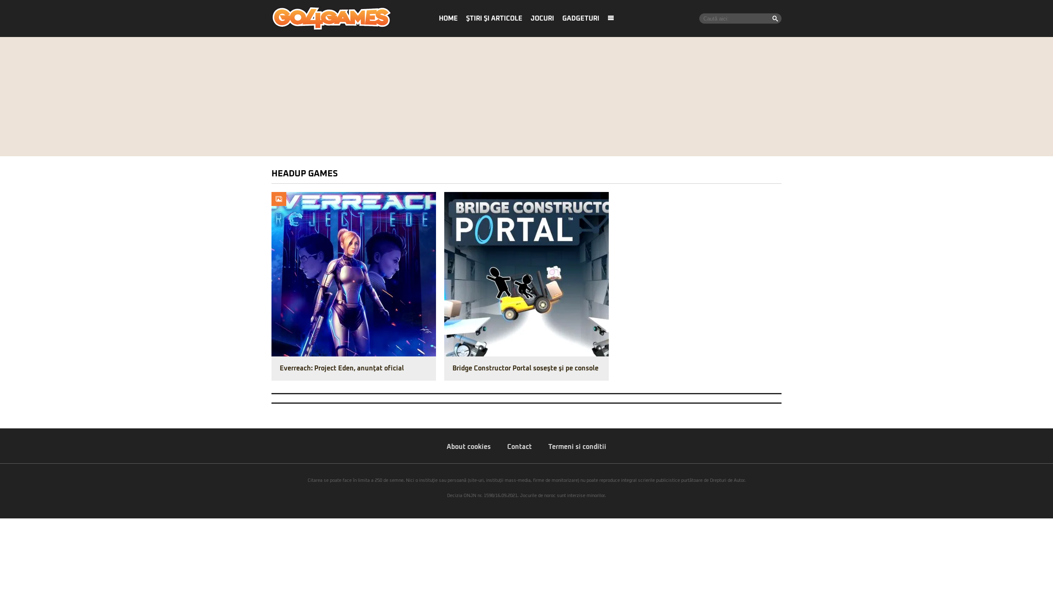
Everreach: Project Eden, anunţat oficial (342, 368)
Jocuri (542, 18)
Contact (519, 447)
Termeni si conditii (577, 447)
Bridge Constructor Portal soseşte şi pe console (525, 368)
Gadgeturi (580, 18)
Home (448, 18)
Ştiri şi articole (494, 18)
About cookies (469, 447)
